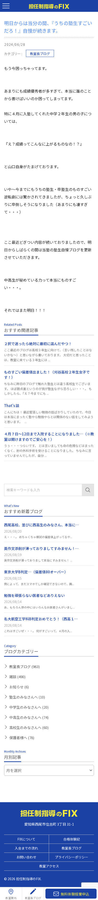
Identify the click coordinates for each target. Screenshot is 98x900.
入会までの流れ (26, 848)
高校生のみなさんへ (29, 727)
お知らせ (19, 686)
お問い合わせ (26, 857)
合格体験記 (71, 839)
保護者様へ (21, 737)
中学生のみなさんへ (29, 707)
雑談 (17, 676)
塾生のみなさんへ (27, 696)
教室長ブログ (40, 53)
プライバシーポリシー (71, 857)
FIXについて (26, 839)
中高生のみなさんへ (29, 717)
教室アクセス (49, 866)
